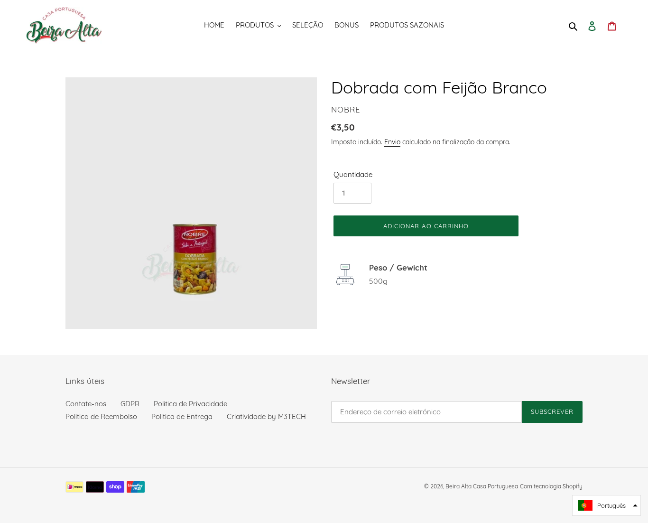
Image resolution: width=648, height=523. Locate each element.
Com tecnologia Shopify (551, 486)
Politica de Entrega (182, 416)
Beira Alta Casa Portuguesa (481, 486)
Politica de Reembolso (101, 416)
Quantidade (352, 174)
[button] (606, 505)
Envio (392, 142)
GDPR (129, 403)
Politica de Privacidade (190, 403)
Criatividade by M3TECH (266, 416)
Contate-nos (85, 403)
